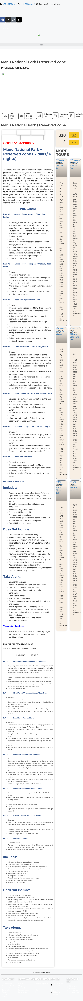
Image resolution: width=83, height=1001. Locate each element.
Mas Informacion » (64, 321)
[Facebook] (2, 19)
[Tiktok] (13, 19)
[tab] (9, 132)
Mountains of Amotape (75, 191)
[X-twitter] (19, 19)
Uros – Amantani (61, 513)
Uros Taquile (75, 358)
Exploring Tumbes (61, 356)
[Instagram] (8, 19)
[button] (41, 44)
